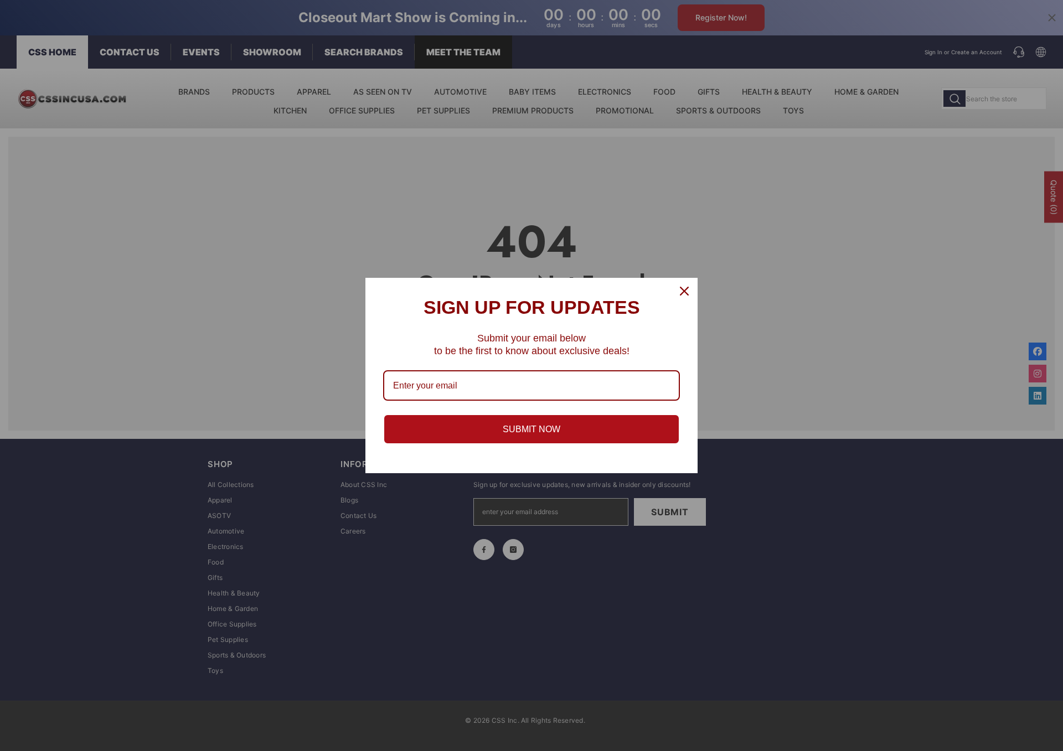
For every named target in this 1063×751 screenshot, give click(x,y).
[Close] (684, 291)
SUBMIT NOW (531, 429)
